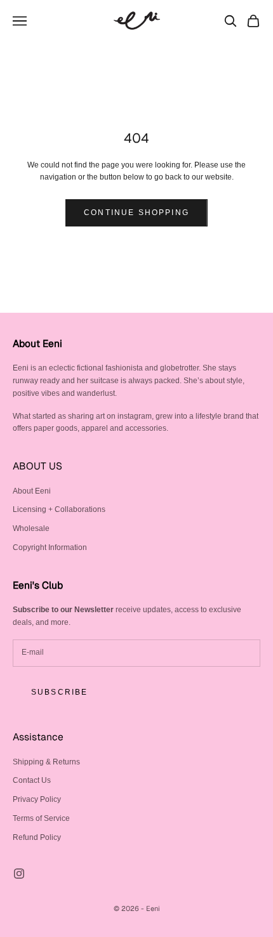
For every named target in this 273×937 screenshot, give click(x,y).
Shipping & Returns (46, 761)
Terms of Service (41, 818)
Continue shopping (136, 212)
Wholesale (31, 528)
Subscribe (59, 692)
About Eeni (32, 491)
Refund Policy (37, 837)
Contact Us (32, 780)
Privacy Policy (37, 799)
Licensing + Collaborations (59, 509)
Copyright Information (50, 547)
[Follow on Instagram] (19, 873)
